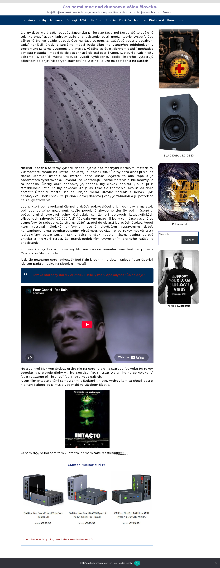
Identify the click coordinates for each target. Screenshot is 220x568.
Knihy (43, 20)
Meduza (140, 20)
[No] (216, 563)
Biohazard (156, 20)
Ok (137, 563)
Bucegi (72, 20)
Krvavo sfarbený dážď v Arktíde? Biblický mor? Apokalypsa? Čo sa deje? (89, 275)
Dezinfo (125, 20)
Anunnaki (56, 20)
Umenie (110, 20)
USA (83, 20)
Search (164, 234)
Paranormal (175, 20)
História (95, 20)
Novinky (29, 20)
